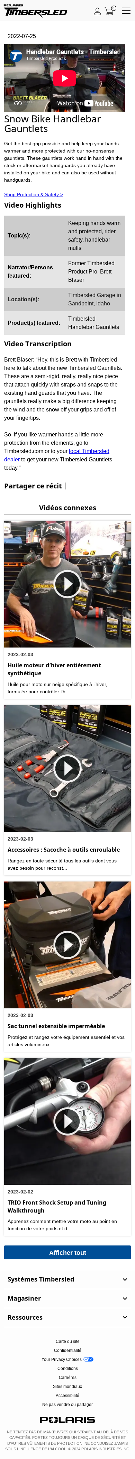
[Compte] (98, 11)
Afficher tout (67, 1252)
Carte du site (68, 1341)
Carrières (67, 1377)
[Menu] (126, 11)
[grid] (64, 275)
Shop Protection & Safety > (33, 194)
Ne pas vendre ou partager (67, 1404)
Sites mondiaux (67, 1386)
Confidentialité (67, 1350)
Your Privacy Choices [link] (62, 1359)
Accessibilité (67, 1395)
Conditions (67, 1368)
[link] (67, 1279)
